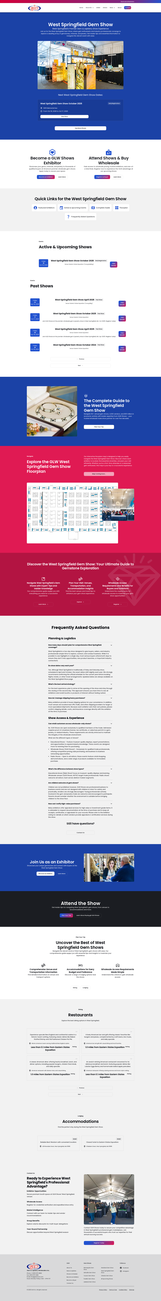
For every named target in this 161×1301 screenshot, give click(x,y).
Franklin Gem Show (89, 1279)
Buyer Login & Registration (127, 1)
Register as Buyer (102, 177)
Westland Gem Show (107, 1268)
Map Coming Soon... (99, 474)
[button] (89, 7)
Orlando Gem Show (107, 1276)
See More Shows (80, 128)
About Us (69, 1268)
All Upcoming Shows (107, 1279)
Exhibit (98, 7)
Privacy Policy (103, 1290)
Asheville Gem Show (89, 1272)
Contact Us (80, 833)
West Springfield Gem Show (107, 1271)
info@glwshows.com (37, 1277)
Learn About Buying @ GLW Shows (87, 915)
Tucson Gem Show (89, 1276)
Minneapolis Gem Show (89, 1268)
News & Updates (71, 1271)
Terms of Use (113, 1290)
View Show (64, 116)
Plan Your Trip (99, 427)
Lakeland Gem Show (90, 1282)
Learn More (62, 177)
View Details (113, 264)
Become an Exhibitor (46, 177)
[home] (34, 8)
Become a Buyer (71, 1280)
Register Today (99, 1243)
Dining (75, 988)
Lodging (85, 988)
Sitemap (131, 1290)
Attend (105, 7)
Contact (127, 7)
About (120, 7)
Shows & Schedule (72, 1274)
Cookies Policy (123, 1290)
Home (81, 7)
